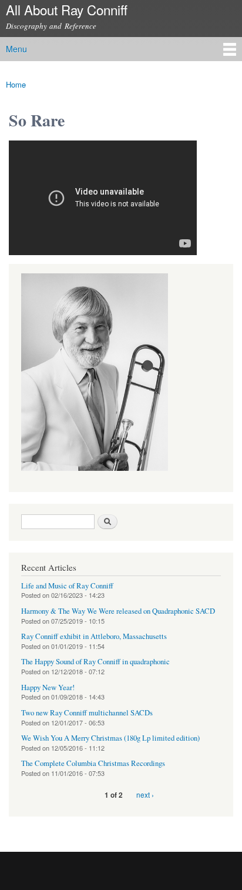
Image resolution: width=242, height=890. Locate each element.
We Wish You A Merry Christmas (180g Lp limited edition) (110, 738)
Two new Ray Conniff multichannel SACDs (87, 713)
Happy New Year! (48, 687)
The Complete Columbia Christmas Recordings (93, 763)
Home (16, 84)
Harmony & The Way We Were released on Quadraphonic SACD (118, 611)
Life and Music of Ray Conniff (67, 586)
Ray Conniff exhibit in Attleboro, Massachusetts (94, 636)
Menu (16, 49)
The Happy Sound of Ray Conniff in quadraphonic (95, 662)
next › (145, 794)
